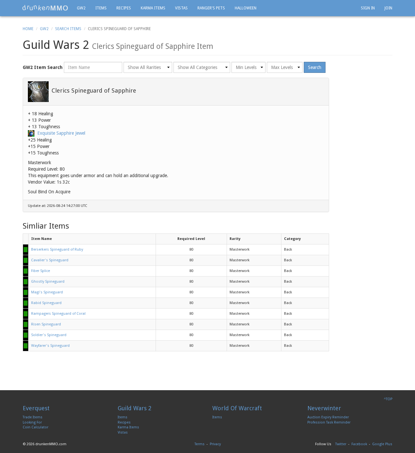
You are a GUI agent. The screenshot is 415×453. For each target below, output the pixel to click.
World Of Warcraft (237, 408)
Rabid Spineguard (46, 303)
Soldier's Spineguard (48, 335)
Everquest (36, 408)
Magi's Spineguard (47, 292)
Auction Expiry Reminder (328, 417)
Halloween (245, 8)
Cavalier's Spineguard (49, 260)
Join (388, 8)
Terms (200, 444)
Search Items (68, 29)
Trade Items (32, 417)
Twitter (340, 444)
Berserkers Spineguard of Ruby (57, 249)
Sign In (368, 8)
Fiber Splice (40, 271)
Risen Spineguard (46, 324)
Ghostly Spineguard (48, 281)
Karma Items (153, 8)
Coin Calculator (35, 427)
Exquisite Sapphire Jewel (61, 133)
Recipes (123, 8)
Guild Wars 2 (134, 408)
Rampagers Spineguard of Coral (58, 313)
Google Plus (382, 444)
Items (101, 8)
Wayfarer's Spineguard (50, 346)
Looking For (32, 422)
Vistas (181, 8)
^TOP (388, 399)
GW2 (81, 8)
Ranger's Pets (211, 8)
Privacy (215, 444)
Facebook (359, 444)
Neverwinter (324, 408)
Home (28, 29)
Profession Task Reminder (328, 422)
